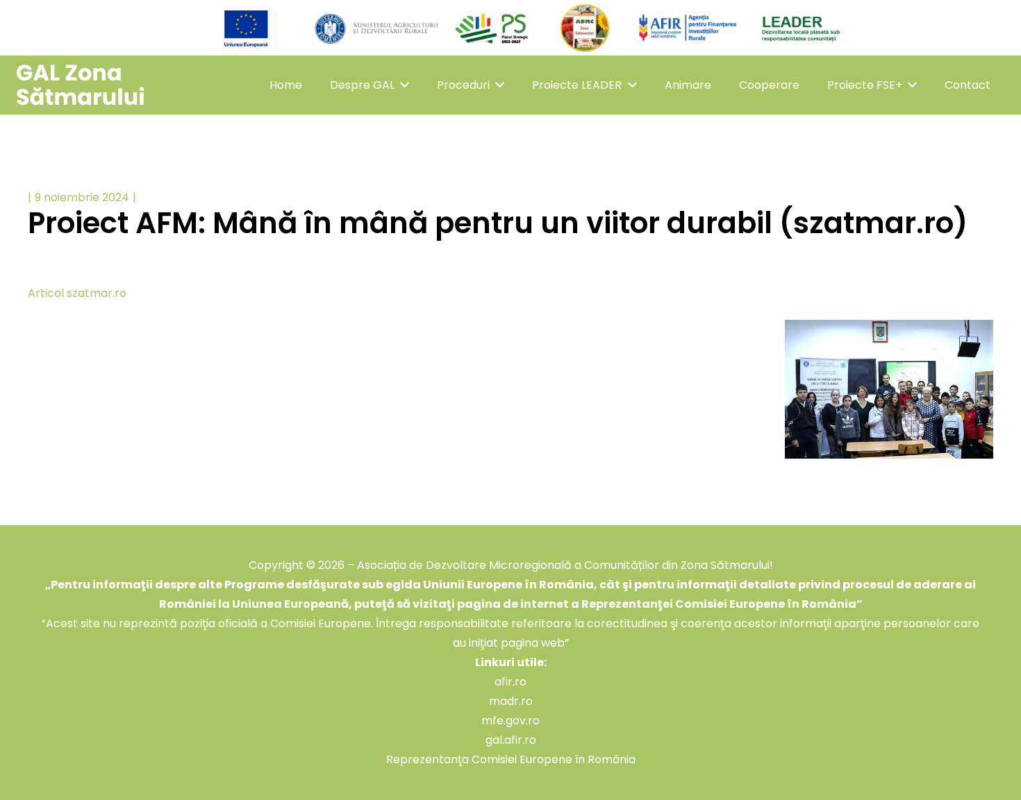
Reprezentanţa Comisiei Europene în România (511, 759)
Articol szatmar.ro (77, 293)
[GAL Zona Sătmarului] (80, 85)
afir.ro (510, 682)
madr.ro (511, 701)
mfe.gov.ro (510, 721)
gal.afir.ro (510, 740)
